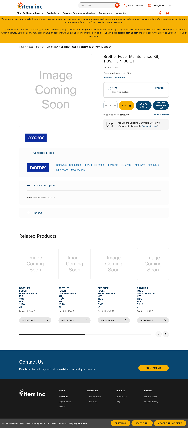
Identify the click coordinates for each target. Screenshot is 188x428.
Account (63, 396)
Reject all (142, 423)
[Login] (160, 13)
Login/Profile (65, 401)
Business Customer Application (79, 13)
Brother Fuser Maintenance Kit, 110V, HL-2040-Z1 (60, 297)
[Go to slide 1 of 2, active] (52, 334)
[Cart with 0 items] (167, 13)
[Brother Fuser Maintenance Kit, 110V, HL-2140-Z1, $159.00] (35, 264)
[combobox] (99, 5)
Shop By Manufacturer (29, 13)
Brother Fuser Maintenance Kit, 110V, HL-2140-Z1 (21, 297)
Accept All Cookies (170, 423)
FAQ (118, 401)
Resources (104, 13)
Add (124, 105)
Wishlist (62, 406)
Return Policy (150, 396)
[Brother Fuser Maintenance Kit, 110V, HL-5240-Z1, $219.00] (153, 264)
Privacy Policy (151, 401)
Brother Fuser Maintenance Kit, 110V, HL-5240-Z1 (139, 297)
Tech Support (94, 396)
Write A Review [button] (161, 114)
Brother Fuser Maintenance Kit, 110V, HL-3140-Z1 (100, 297)
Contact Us (153, 368)
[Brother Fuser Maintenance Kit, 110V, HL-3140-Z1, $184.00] (114, 264)
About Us (121, 13)
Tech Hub (92, 401)
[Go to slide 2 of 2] (118, 334)
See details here (149, 126)
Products (52, 13)
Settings (120, 423)
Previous (159, 334)
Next (166, 334)
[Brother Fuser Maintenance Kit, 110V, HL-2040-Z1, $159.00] (74, 264)
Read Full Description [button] (114, 77)
